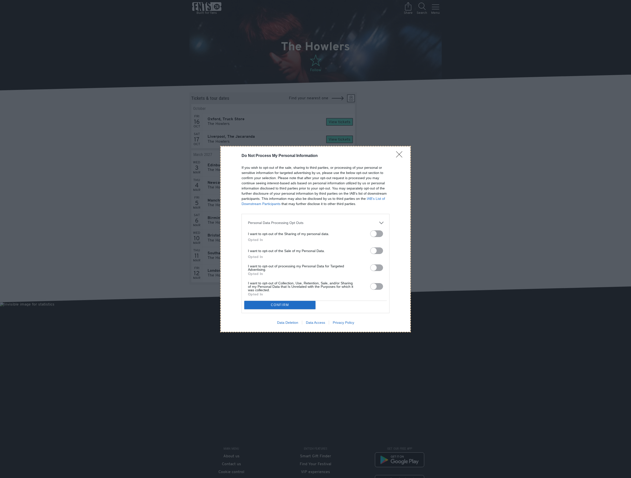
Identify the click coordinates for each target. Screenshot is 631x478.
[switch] (376, 233)
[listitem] (315, 222)
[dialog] (315, 239)
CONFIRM (280, 305)
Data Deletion (287, 322)
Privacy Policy (343, 322)
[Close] (400, 156)
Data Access (315, 322)
